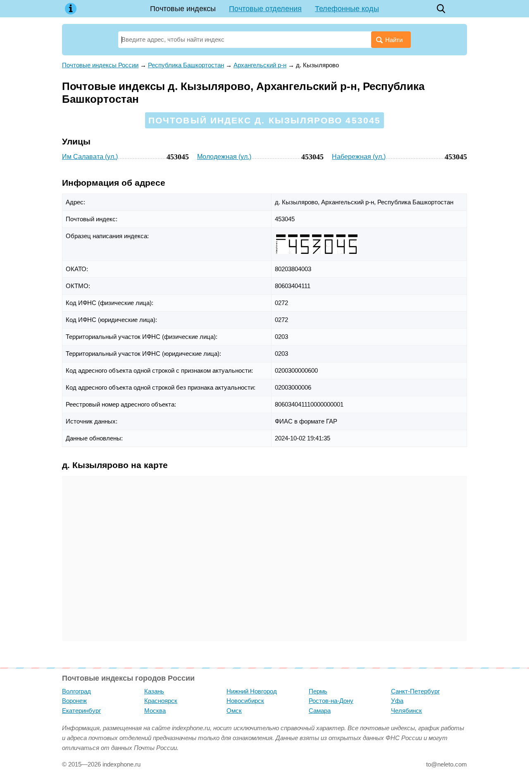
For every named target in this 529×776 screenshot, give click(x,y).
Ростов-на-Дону (331, 700)
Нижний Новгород (251, 691)
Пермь (318, 691)
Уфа (397, 700)
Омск (234, 710)
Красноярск (160, 700)
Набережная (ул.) (359, 156)
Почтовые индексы (183, 9)
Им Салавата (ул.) (90, 156)
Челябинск (406, 710)
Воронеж (74, 700)
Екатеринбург (81, 710)
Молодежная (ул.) (224, 156)
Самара (320, 710)
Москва (155, 710)
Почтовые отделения (265, 9)
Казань (154, 691)
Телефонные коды (347, 9)
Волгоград (76, 691)
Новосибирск (245, 700)
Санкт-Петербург (415, 691)
